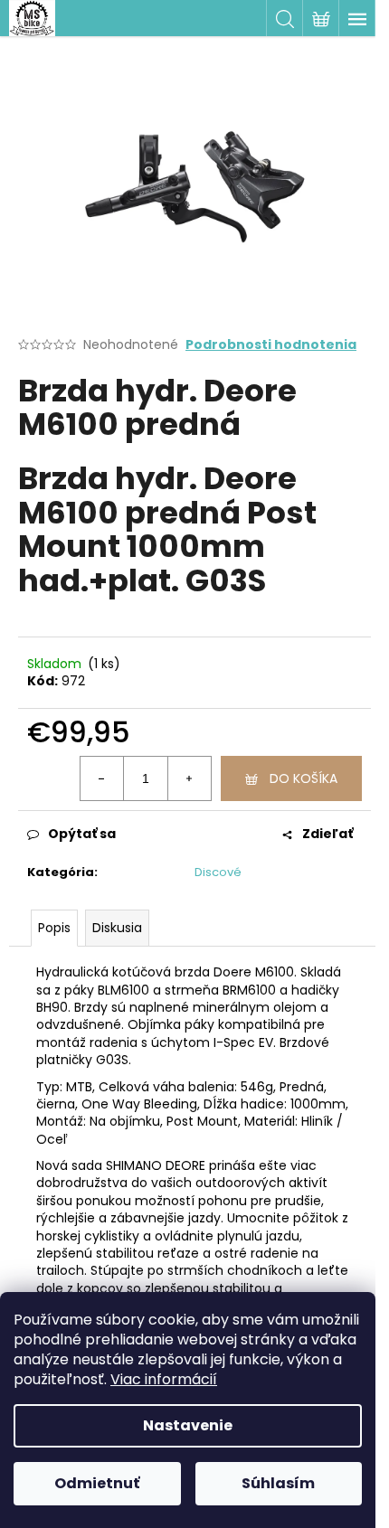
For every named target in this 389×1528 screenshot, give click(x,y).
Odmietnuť (96, 1483)
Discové (218, 872)
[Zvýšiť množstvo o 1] (189, 778)
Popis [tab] (54, 928)
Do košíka (303, 778)
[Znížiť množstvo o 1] (102, 778)
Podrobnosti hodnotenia (270, 345)
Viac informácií (163, 1379)
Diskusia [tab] (117, 928)
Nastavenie (187, 1425)
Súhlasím (278, 1483)
